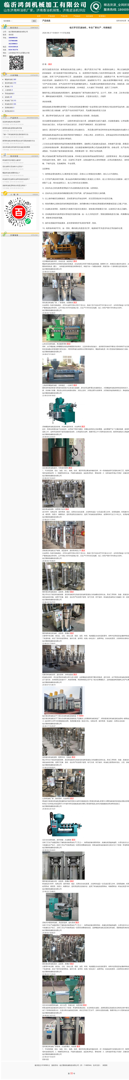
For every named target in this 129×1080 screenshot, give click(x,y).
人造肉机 (8, 90)
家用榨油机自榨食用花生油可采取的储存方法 (19, 141)
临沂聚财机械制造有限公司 (52, 269)
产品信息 (51, 16)
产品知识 (76, 16)
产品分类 (64, 16)
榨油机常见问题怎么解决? (12, 160)
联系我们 (102, 16)
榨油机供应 (9, 104)
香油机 (7, 86)
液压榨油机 (9, 83)
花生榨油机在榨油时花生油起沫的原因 (16, 147)
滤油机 (7, 97)
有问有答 (89, 16)
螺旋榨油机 (9, 79)
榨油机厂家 (9, 100)
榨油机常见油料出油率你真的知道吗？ (16, 179)
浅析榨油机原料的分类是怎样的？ (15, 185)
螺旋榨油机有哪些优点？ (11, 173)
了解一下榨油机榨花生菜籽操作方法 (15, 134)
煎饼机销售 (9, 107)
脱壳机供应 (9, 111)
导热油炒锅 (9, 93)
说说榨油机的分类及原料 (11, 122)
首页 (39, 16)
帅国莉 (105, 1065)
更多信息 (45, 1059)
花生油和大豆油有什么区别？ (13, 166)
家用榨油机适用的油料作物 (12, 128)
